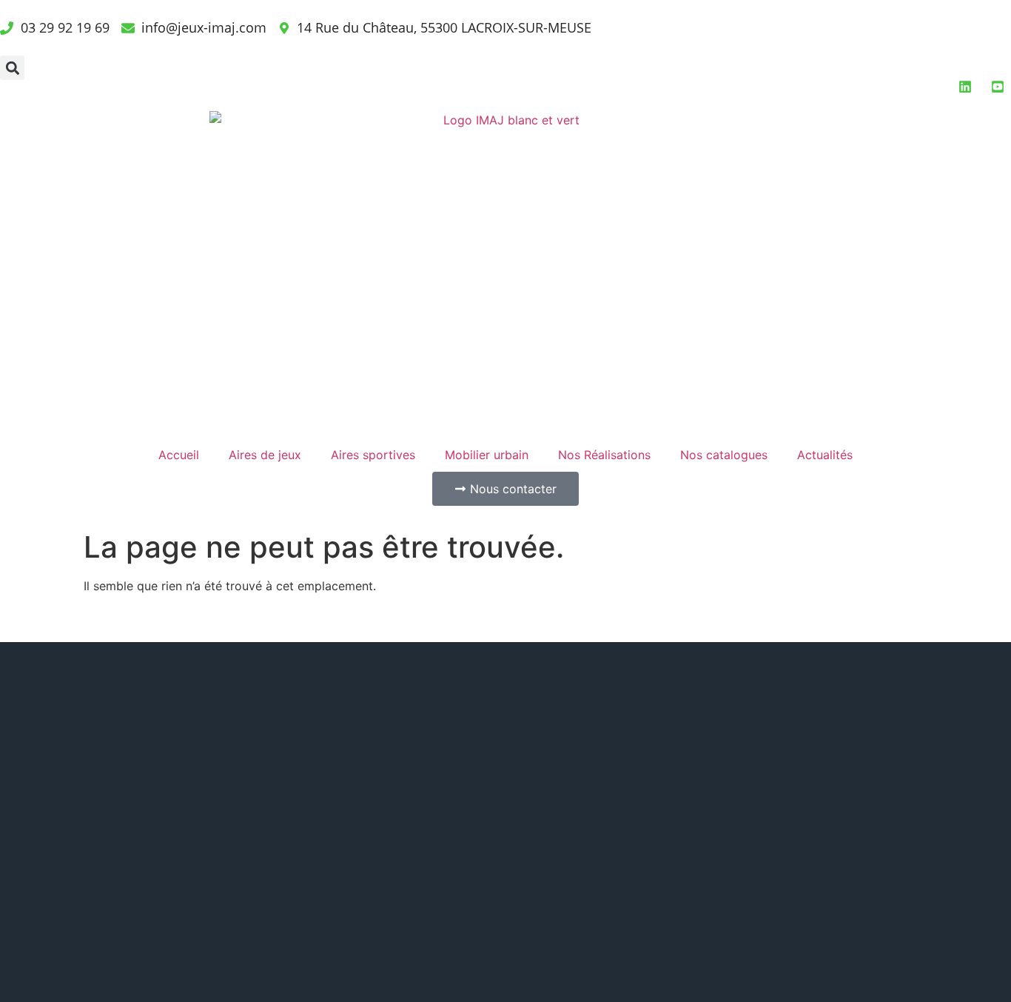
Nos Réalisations (604, 454)
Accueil (178, 454)
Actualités (825, 454)
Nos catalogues (724, 454)
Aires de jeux (265, 454)
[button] (12, 68)
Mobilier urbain (486, 454)
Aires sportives (373, 454)
